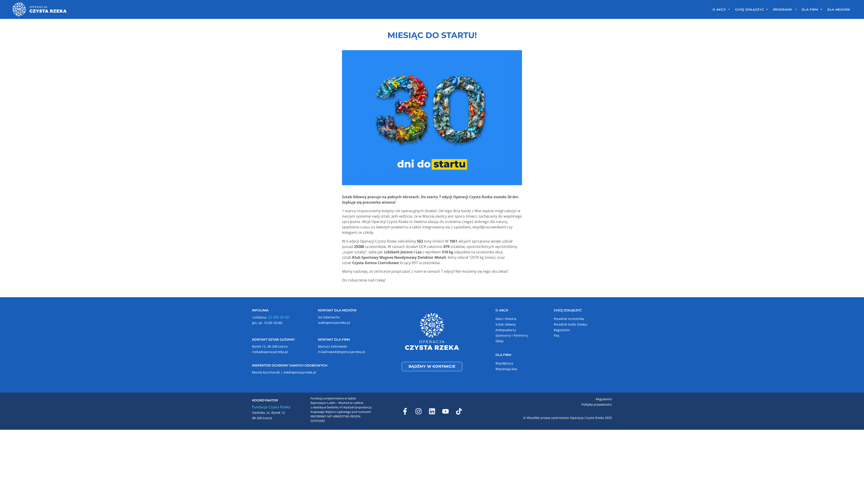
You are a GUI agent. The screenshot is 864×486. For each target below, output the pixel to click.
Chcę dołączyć (749, 9)
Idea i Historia (505, 319)
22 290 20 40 (278, 317)
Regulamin (562, 330)
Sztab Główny (505, 324)
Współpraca (504, 363)
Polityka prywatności (596, 404)
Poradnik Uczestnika (569, 319)
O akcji (719, 9)
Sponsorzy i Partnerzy (511, 335)
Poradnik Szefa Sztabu (570, 324)
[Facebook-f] (405, 411)
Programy (783, 9)
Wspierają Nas (506, 369)
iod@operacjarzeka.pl (300, 372)
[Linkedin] (432, 411)
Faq (556, 335)
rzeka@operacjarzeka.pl (270, 352)
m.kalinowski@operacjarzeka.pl (341, 352)
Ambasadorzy (505, 330)
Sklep (499, 341)
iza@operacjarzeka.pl (334, 322)
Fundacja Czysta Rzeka (271, 407)
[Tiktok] (459, 411)
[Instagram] (418, 411)
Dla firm (810, 9)
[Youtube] (445, 411)
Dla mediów (838, 9)
